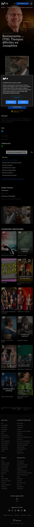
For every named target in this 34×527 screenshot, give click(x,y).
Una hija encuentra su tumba (9, 175)
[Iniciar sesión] (31, 3)
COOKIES (29, 515)
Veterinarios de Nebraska (24, 369)
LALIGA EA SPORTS (5, 464)
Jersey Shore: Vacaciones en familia (8, 312)
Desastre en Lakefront (7, 172)
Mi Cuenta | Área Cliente (22, 464)
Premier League (4, 466)
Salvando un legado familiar (9, 170)
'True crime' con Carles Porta (23, 443)
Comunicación (20, 488)
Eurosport (3, 482)
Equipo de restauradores (8, 369)
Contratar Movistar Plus (22, 470)
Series (3, 7)
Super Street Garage (7, 396)
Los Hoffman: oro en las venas (24, 283)
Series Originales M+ (5, 441)
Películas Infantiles (5, 437)
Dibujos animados (21, 447)
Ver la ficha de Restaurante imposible (17, 154)
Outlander (19, 429)
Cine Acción (3, 431)
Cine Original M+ (4, 425)
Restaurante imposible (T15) (16, 152)
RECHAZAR (11, 102)
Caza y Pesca (20, 451)
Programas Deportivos (21, 449)
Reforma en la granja (23, 311)
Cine (8, 7)
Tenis (2, 474)
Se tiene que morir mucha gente (24, 431)
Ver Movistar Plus (20, 461)
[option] (10, 215)
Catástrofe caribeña (7, 165)
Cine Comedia (4, 429)
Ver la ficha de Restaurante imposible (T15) (12, 179)
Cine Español (4, 427)
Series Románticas (5, 443)
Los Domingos (20, 427)
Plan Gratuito (20, 478)
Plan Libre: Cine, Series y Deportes (24, 472)
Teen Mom (4, 282)
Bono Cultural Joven (21, 482)
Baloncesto (3, 472)
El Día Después (4, 468)
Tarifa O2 (19, 484)
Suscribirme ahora (23, 3)
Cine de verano (4, 435)
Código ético (19, 468)
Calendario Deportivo (6, 484)
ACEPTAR (23, 102)
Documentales (4, 447)
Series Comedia (4, 445)
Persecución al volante (7, 255)
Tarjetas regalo (20, 486)
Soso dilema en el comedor (8, 167)
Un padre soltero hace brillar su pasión (11, 162)
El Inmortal (19, 433)
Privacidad (23, 515)
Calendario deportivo (25, 7)
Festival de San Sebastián (22, 445)
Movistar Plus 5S (20, 453)
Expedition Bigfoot (22, 340)
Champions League (5, 463)
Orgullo (2, 451)
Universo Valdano (5, 470)
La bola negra (20, 425)
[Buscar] (14, 3)
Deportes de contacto (6, 480)
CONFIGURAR (16, 97)
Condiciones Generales (22, 466)
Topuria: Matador (5, 478)
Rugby (2, 476)
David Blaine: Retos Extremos (22, 397)
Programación (4, 488)
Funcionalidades (20, 463)
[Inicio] (4, 3)
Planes (18, 476)
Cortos (2, 433)
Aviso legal (17, 515)
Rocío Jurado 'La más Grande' (23, 441)
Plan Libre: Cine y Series (22, 474)
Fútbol (14, 7)
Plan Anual (19, 480)
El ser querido (20, 423)
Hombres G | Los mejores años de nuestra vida (24, 438)
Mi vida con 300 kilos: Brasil (7, 341)
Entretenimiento (4, 449)
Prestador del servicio (8, 515)
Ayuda (17, 501)
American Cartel (22, 255)
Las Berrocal (19, 435)
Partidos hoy (4, 486)
